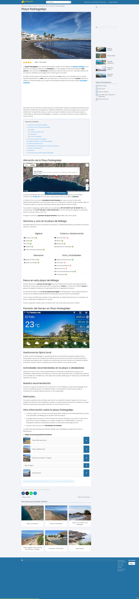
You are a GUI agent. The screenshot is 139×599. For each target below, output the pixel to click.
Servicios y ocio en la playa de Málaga (39, 127)
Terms (88, 191)
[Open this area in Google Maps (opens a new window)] (26, 191)
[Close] (78, 169)
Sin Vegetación (69, 481)
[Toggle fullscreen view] (87, 165)
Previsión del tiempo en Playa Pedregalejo (40, 141)
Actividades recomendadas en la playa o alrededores (43, 146)
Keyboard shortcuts (70, 191)
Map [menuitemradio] (26, 165)
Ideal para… (31, 150)
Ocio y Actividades (36, 136)
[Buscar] (69, 2)
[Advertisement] (56, 95)
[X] (27, 493)
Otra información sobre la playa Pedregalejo (41, 153)
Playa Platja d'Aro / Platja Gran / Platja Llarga (106, 95)
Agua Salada (40, 481)
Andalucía (36, 197)
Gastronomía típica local (35, 143)
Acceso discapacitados (29, 481)
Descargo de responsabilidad (122, 561)
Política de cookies (120, 566)
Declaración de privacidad (122, 569)
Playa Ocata (101, 88)
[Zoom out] (87, 188)
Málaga (75, 67)
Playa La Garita (27, 497)
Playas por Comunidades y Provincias (94, 2)
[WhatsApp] (31, 493)
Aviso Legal (120, 563)
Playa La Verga (102, 85)
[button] (56, 177)
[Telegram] (35, 493)
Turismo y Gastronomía (37, 132)
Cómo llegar (36, 174)
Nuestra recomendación (35, 148)
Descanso (33, 134)
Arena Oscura (48, 481)
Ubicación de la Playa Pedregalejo (37, 125)
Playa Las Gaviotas (103, 99)
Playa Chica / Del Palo (84, 497)
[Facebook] (23, 493)
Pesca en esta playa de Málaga (37, 139)
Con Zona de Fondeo (59, 481)
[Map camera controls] (87, 180)
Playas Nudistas (113, 2)
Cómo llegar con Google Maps (56, 193)
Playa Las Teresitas (103, 91)
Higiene (32, 129)
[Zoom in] (87, 185)
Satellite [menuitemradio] (32, 165)
